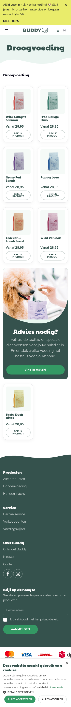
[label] (57, 30)
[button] (35, 692)
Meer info (11, 21)
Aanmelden (20, 629)
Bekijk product (18, 134)
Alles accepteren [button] (20, 699)
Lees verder (57, 687)
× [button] (66, 663)
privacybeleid (49, 619)
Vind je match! (35, 370)
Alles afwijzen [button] (52, 699)
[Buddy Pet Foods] (35, 30)
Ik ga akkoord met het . (34, 619)
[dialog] (35, 683)
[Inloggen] (64, 30)
